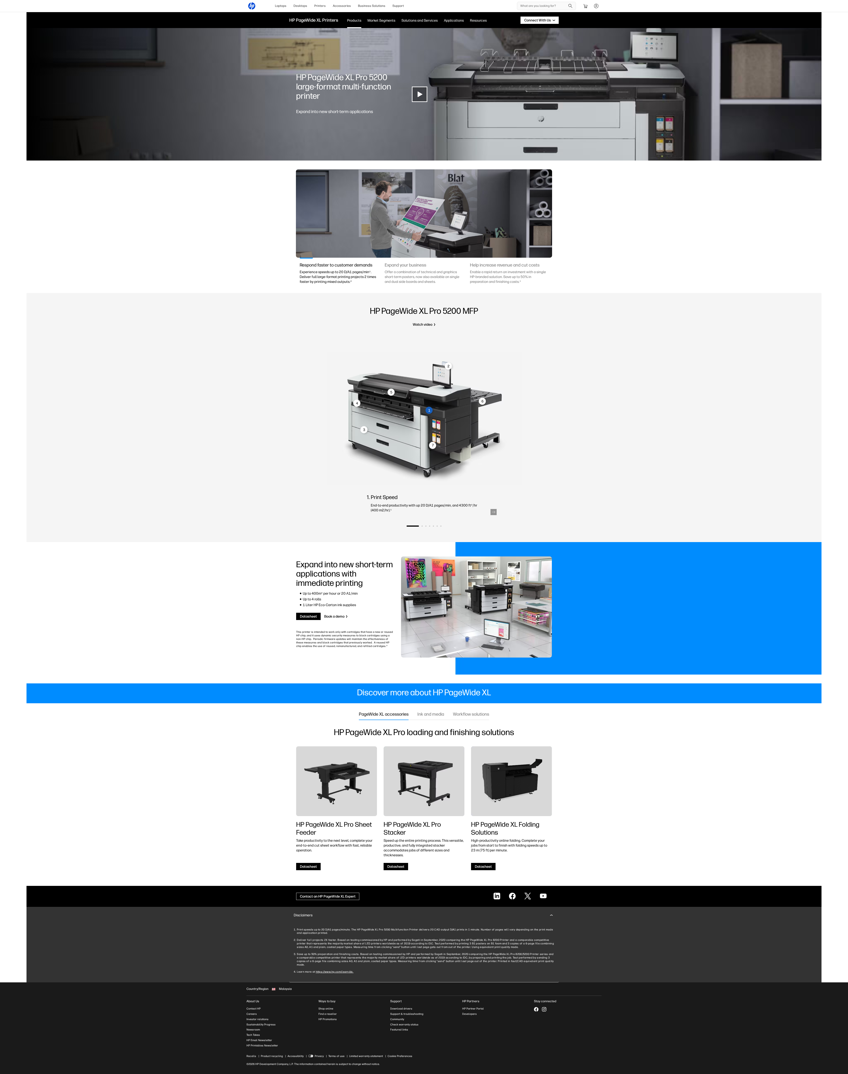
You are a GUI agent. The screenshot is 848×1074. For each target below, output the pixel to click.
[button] (493, 512)
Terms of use (336, 1056)
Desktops (300, 6)
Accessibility (296, 1056)
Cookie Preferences (400, 1056)
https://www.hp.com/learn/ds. (335, 971)
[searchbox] (543, 6)
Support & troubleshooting (406, 1013)
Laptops (280, 6)
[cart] (585, 6)
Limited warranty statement (366, 1056)
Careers (251, 1013)
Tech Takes (253, 1034)
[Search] (570, 6)
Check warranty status (404, 1024)
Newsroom (253, 1029)
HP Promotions (327, 1019)
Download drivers (401, 1008)
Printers (320, 6)
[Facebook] (536, 1009)
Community (397, 1019)
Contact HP (253, 1008)
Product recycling (272, 1056)
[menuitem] (280, 6)
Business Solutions (371, 6)
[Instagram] (544, 1009)
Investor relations (257, 1019)
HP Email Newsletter (259, 1040)
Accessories (342, 6)
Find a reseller (327, 1013)
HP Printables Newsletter (262, 1045)
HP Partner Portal (473, 1008)
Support (398, 6)
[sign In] (596, 6)
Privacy (319, 1056)
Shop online (325, 1008)
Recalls (251, 1056)
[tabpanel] (338, 276)
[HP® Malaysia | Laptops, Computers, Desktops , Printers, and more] (251, 6)
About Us (252, 1001)
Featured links (399, 1029)
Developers (469, 1013)
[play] (419, 94)
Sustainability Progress (261, 1024)
